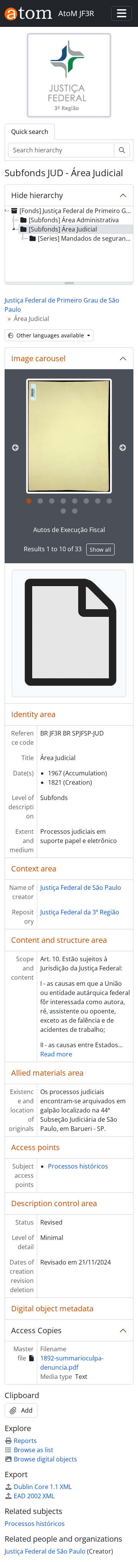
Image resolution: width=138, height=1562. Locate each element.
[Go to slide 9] (63, 511)
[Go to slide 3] (52, 501)
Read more (56, 1054)
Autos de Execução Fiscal (69, 530)
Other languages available (50, 335)
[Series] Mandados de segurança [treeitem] (85, 238)
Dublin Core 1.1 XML (43, 1487)
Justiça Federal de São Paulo (80, 887)
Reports (25, 1440)
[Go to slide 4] (63, 501)
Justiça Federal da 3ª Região (79, 912)
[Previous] (15, 448)
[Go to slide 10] (75, 511)
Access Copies (36, 1330)
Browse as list (33, 1450)
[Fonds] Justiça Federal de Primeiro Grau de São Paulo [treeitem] (76, 211)
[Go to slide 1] (29, 501)
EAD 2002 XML (34, 1496)
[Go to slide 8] (109, 501)
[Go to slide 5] (75, 501)
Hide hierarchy (37, 195)
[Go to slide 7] (98, 501)
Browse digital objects (45, 1459)
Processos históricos (78, 1166)
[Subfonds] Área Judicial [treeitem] (63, 229)
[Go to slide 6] (86, 501)
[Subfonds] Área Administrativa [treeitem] (74, 220)
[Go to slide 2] (40, 501)
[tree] (69, 244)
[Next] (123, 448)
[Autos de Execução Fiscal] (69, 436)
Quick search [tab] (29, 131)
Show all (100, 549)
